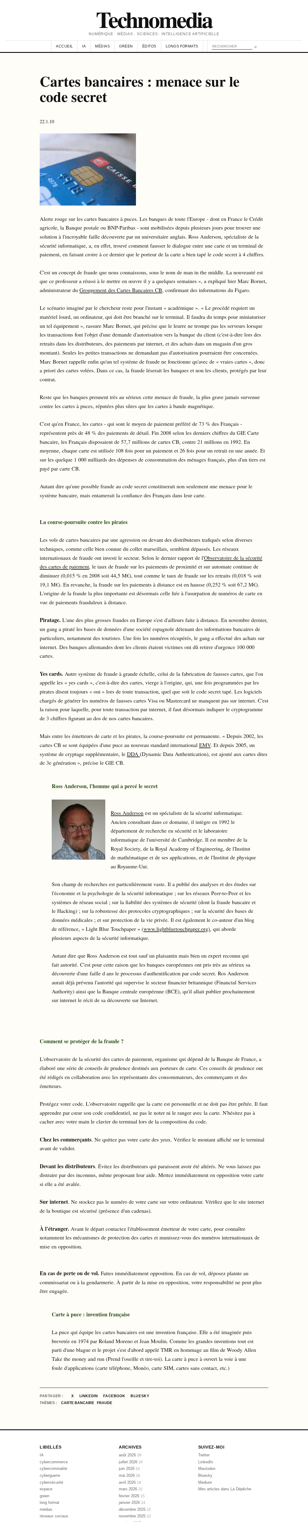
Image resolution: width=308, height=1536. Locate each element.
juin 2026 (129, 1468)
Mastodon (206, 1468)
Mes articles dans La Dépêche (224, 1489)
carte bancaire (78, 1403)
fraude (104, 1403)
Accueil (64, 46)
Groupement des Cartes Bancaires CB (120, 290)
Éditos (149, 46)
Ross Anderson (127, 812)
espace (46, 1489)
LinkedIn (88, 1396)
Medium (205, 1482)
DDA (133, 753)
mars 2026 (131, 1489)
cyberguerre (50, 1475)
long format (49, 1502)
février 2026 (132, 1496)
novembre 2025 (135, 1516)
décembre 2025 (135, 1509)
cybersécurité (51, 1482)
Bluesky (140, 1396)
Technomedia (154, 19)
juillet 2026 (131, 1462)
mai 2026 (129, 1475)
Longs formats (182, 46)
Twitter (204, 1455)
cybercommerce (54, 1462)
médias (46, 1509)
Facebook (114, 1396)
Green (126, 46)
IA (84, 46)
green (44, 1496)
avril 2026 (130, 1482)
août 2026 (130, 1455)
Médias (102, 46)
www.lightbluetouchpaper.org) (176, 928)
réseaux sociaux (54, 1516)
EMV (205, 744)
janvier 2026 (132, 1502)
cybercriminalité (53, 1468)
